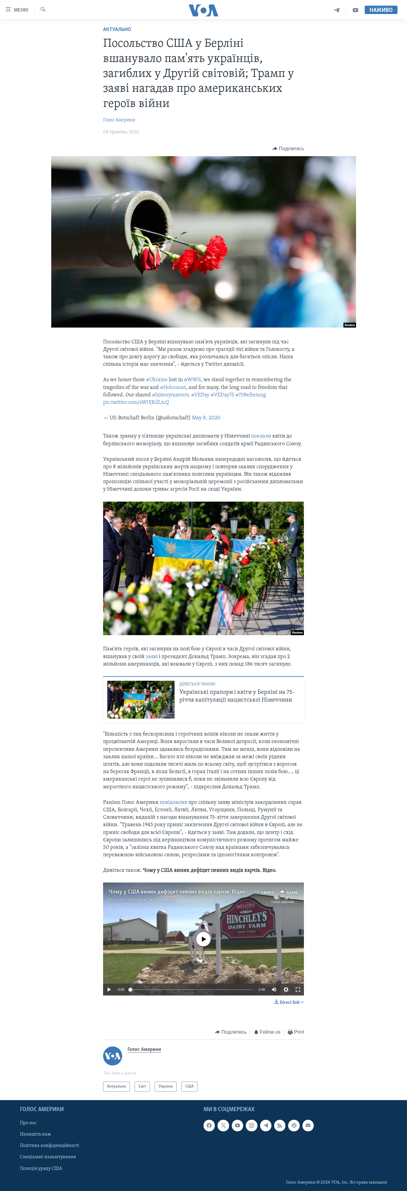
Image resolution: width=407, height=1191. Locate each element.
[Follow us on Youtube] (237, 1125)
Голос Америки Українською (144, 899)
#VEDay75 (222, 395)
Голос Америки (119, 120)
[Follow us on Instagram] (251, 1125)
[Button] (288, 149)
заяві (152, 657)
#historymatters (170, 395)
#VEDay (200, 395)
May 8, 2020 (206, 418)
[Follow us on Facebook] (209, 1125)
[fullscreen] (298, 989)
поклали (261, 436)
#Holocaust (173, 387)
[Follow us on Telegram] (265, 1125)
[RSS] (279, 1125)
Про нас (28, 1123)
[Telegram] (336, 10)
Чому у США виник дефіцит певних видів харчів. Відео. (178, 892)
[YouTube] (355, 10)
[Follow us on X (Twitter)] (223, 1125)
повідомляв (174, 802)
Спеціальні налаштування (48, 1157)
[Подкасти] (293, 1125)
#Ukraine (157, 380)
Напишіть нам (35, 1134)
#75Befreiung (250, 395)
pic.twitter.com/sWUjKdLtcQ (136, 402)
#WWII (192, 380)
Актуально (117, 29)
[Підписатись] (308, 1125)
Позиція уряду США (41, 1168)
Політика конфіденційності (49, 1145)
